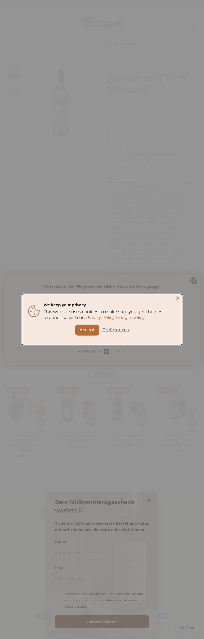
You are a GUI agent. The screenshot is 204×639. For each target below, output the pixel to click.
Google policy (130, 317)
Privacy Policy (100, 317)
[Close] (177, 298)
